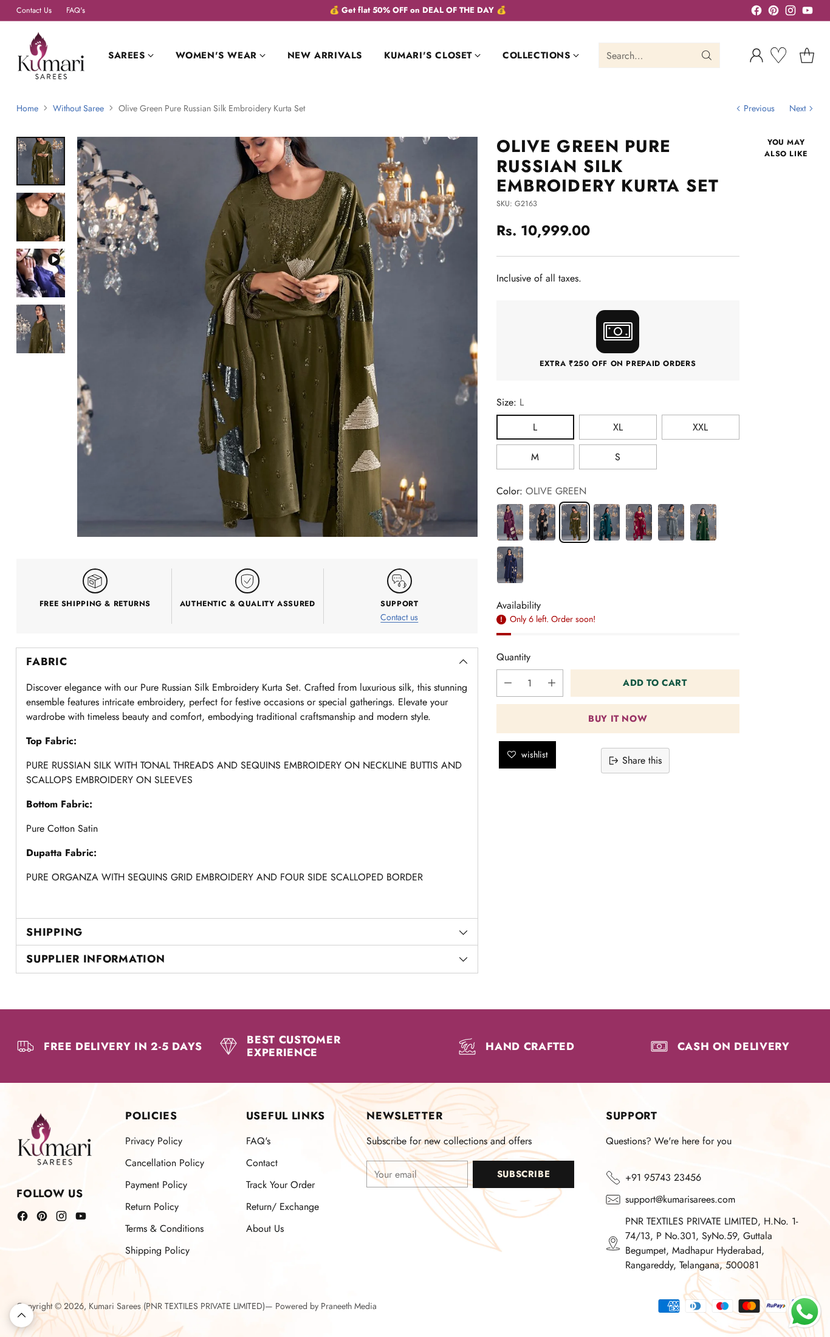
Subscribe (523, 1174)
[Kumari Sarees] (51, 55)
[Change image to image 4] (40, 329)
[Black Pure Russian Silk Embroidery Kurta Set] (542, 522)
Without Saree (78, 108)
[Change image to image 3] (40, 273)
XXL (700, 427)
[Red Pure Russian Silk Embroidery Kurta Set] (639, 522)
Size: (510, 402)
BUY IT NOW (617, 718)
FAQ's (258, 1141)
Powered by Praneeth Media (326, 1306)
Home (27, 108)
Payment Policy (156, 1185)
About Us (265, 1228)
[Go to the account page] (756, 55)
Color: (541, 490)
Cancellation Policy (164, 1163)
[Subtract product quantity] (508, 683)
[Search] (706, 55)
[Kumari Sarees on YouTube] (807, 12)
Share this (642, 760)
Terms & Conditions (164, 1228)
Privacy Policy (153, 1141)
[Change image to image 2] (40, 217)
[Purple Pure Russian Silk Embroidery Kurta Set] (510, 522)
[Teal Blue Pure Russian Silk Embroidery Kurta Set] (606, 522)
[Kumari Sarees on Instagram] (790, 12)
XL (618, 427)
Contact (262, 1163)
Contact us (399, 617)
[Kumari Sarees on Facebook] (756, 12)
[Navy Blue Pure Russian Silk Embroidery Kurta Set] (510, 564)
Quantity (513, 657)
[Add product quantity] (552, 683)
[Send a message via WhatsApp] (805, 1312)
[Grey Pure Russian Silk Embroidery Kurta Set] (671, 522)
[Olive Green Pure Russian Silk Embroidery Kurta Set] (277, 337)
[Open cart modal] (806, 55)
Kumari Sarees (115, 1306)
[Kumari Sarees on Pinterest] (773, 12)
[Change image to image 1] (40, 161)
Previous (759, 108)
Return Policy (152, 1207)
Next (797, 108)
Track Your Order (280, 1185)
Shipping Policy (157, 1250)
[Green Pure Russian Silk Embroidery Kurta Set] (703, 522)
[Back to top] (21, 1315)
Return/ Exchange (282, 1207)
